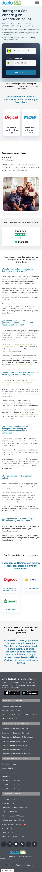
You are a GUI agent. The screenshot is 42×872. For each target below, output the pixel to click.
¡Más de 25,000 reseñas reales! (13, 837)
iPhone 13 (7, 776)
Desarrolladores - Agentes (14, 824)
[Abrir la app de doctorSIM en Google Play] (30, 693)
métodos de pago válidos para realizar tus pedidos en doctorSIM (19, 382)
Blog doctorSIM (7, 828)
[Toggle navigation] (37, 3)
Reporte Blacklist (8, 768)
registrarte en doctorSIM (10, 347)
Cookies (30, 865)
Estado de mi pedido (9, 799)
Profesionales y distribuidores (13, 820)
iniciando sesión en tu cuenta (22, 365)
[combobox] (10, 63)
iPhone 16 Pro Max (11, 785)
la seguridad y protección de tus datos (24, 414)
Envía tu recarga (21, 72)
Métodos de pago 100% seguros (14, 816)
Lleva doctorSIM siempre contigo (18, 679)
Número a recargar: (14, 58)
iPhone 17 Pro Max (11, 781)
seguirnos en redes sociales (26, 344)
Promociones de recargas (12, 706)
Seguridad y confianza (10, 812)
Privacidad (9, 865)
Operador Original (8, 772)
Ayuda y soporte (8, 803)
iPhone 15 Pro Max (11, 789)
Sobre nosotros (8, 832)
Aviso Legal (20, 865)
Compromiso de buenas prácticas (14, 808)
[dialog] (7, 870)
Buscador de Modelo (9, 764)
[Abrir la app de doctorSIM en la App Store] (12, 693)
